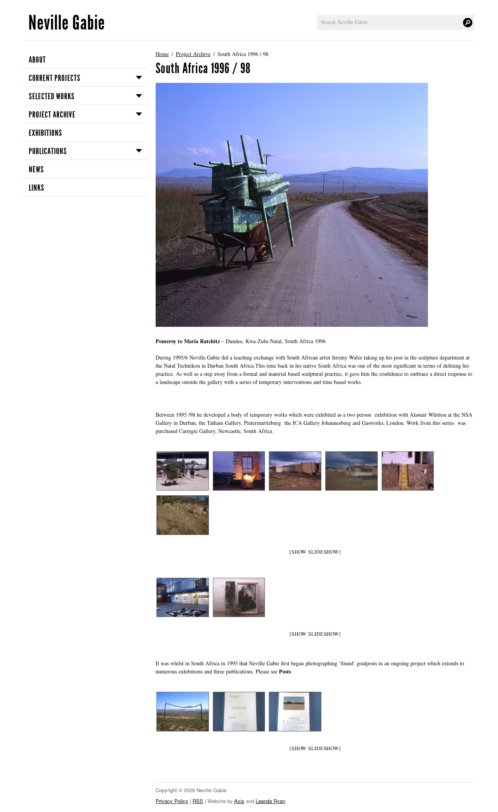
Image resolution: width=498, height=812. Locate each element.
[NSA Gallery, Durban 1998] (182, 597)
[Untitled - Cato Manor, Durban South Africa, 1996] (239, 471)
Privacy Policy (172, 801)
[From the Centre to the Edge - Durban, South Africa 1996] (182, 471)
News (36, 170)
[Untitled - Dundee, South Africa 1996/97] (182, 515)
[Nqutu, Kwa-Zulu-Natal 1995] (182, 711)
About (37, 60)
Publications (48, 151)
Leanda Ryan (270, 801)
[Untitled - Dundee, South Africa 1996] (295, 471)
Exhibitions (45, 133)
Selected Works (52, 96)
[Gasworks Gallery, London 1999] (239, 597)
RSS (198, 801)
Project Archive (52, 115)
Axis (239, 801)
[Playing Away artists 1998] (239, 711)
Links (36, 188)
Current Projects (55, 78)
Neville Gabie (66, 23)
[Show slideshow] (314, 551)
